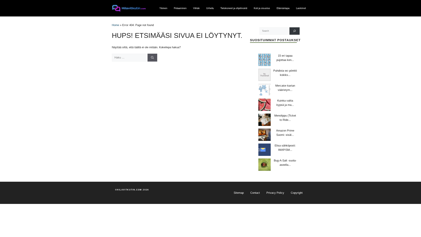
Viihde (196, 8)
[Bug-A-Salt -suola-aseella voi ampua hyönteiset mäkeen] (264, 164)
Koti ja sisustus (262, 8)
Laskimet (301, 8)
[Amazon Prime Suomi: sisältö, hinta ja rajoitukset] (264, 135)
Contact (255, 192)
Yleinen (163, 8)
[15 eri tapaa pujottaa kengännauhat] (264, 60)
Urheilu (210, 8)
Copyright (297, 192)
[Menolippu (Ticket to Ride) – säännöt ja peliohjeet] (264, 120)
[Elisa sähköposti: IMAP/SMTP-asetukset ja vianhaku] (264, 150)
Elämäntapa (283, 8)
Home (115, 25)
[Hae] (152, 58)
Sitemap (239, 192)
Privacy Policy (275, 192)
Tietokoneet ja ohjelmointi (233, 8)
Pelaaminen (180, 8)
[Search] (294, 31)
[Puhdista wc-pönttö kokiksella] (264, 75)
